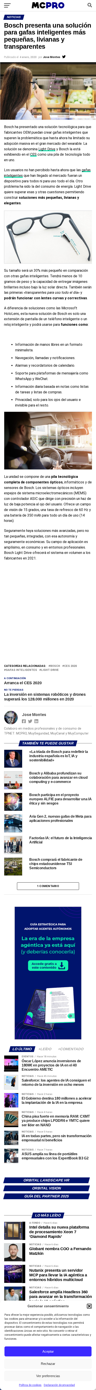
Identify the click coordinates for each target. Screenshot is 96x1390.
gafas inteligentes (21, 670)
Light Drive (46, 149)
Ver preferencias (48, 1376)
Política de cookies (30, 1385)
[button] (89, 1306)
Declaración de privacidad (59, 1385)
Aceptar (48, 1351)
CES (33, 154)
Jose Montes (51, 57)
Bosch (55, 666)
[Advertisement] (48, 613)
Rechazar (48, 1364)
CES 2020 (70, 666)
